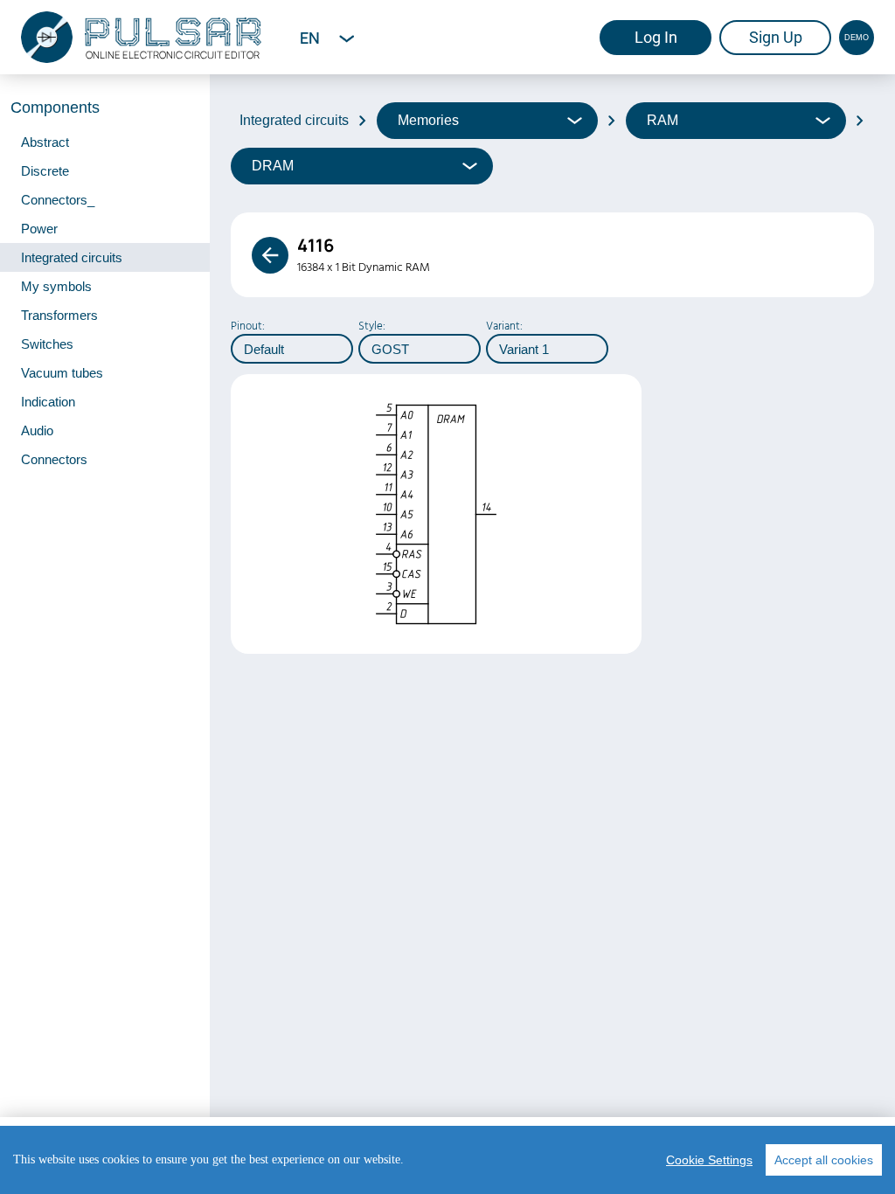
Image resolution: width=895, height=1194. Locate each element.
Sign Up (775, 37)
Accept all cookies (823, 1160)
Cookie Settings (709, 1160)
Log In (656, 37)
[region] (447, 1160)
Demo (856, 37)
